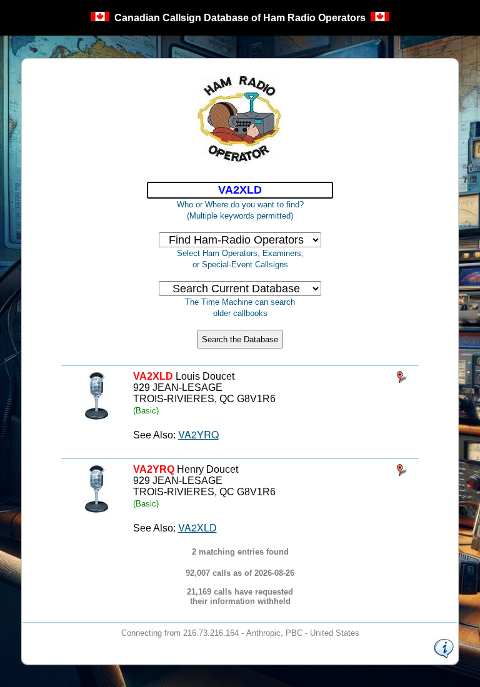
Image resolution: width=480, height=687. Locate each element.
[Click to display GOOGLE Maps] (402, 379)
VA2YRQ (198, 434)
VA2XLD (197, 527)
